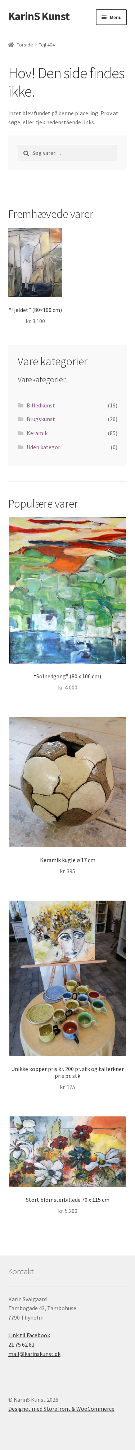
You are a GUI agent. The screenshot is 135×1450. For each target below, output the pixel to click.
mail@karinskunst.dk (34, 1353)
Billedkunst (41, 405)
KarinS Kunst (38, 16)
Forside (25, 44)
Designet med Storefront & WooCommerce (61, 1408)
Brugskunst (41, 419)
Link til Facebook (29, 1335)
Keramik (37, 433)
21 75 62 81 (21, 1344)
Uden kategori (44, 447)
